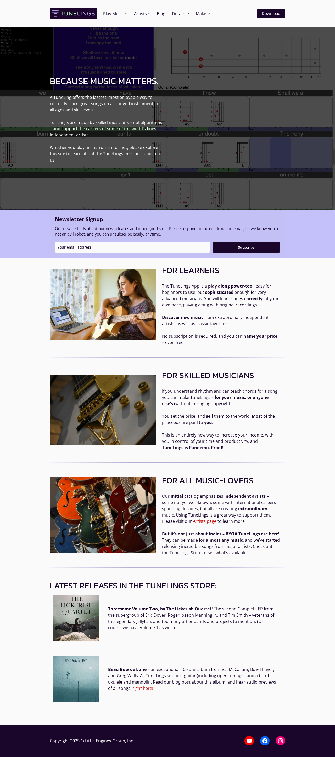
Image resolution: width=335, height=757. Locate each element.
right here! (142, 688)
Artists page (204, 521)
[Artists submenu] (149, 13)
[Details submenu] (188, 13)
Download (271, 13)
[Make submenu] (208, 13)
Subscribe (246, 247)
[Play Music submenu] (126, 13)
